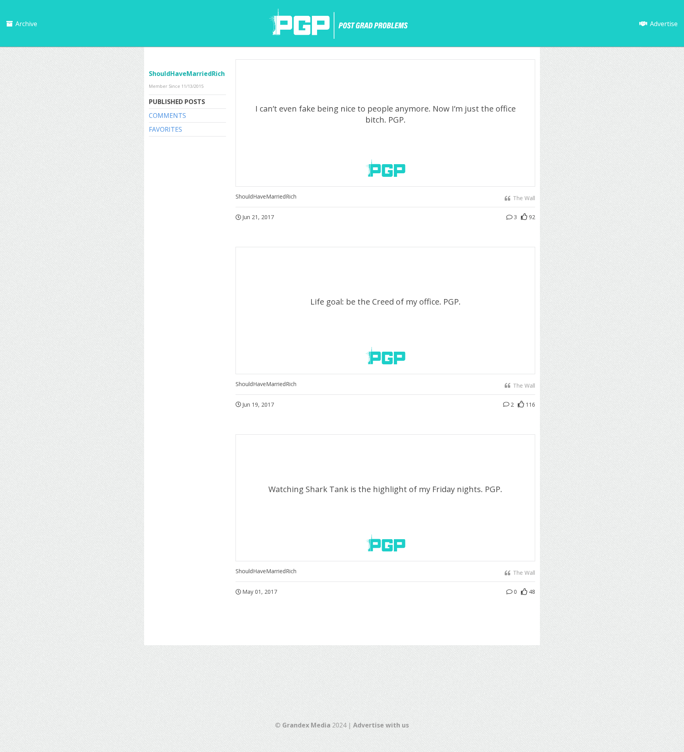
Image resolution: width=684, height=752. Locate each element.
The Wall (523, 198)
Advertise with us (381, 725)
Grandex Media (306, 725)
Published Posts (177, 101)
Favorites (165, 129)
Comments (167, 115)
